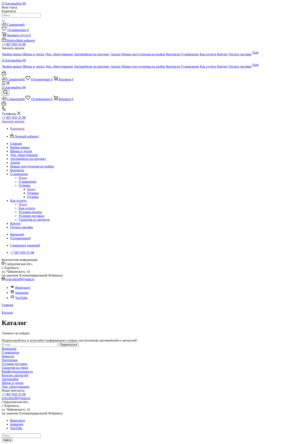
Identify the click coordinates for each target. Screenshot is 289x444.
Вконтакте (22, 287)
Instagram (21, 292)
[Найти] (3, 20)
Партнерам (10, 360)
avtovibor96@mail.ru (20, 279)
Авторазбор (10, 379)
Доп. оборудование (15, 386)
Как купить (27, 208)
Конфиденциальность (17, 371)
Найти (7, 440)
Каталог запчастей (15, 375)
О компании (27, 181)
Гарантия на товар (15, 367)
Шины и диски (12, 383)
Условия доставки (15, 364)
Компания (9, 348)
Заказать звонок (13, 121)
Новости (8, 356)
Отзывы (33, 193)
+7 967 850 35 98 (14, 44)
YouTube (21, 298)
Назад (23, 178)
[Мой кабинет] (4, 74)
